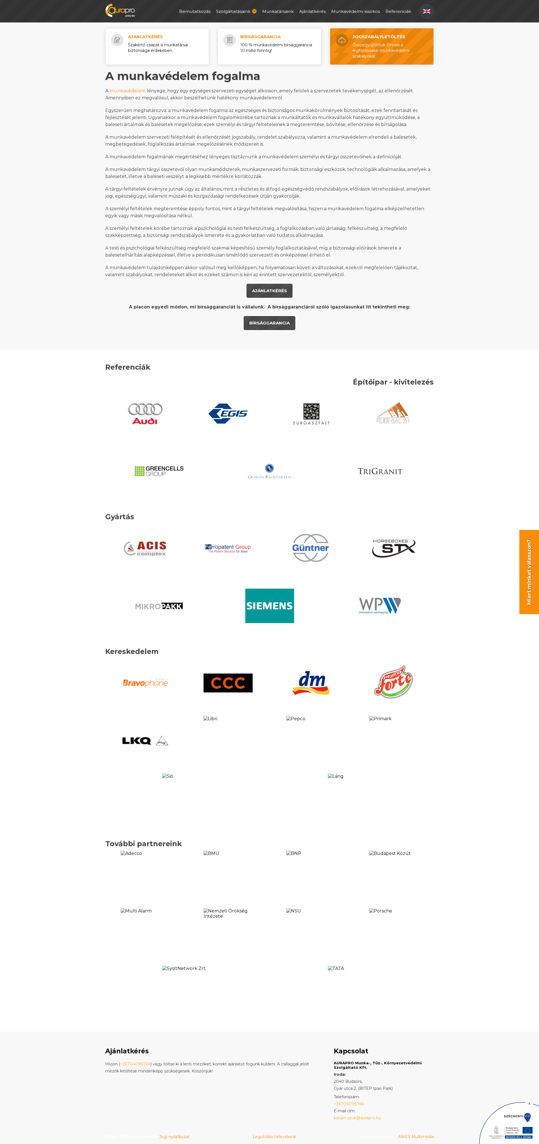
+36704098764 (135, 1064)
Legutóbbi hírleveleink (274, 1136)
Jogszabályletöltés (379, 36)
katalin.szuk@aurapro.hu (357, 1117)
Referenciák (398, 11)
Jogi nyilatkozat (174, 1136)
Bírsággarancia (260, 36)
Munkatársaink (278, 11)
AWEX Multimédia (416, 1136)
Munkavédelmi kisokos (355, 11)
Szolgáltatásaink (233, 11)
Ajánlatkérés (312, 11)
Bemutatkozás (195, 11)
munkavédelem (128, 90)
